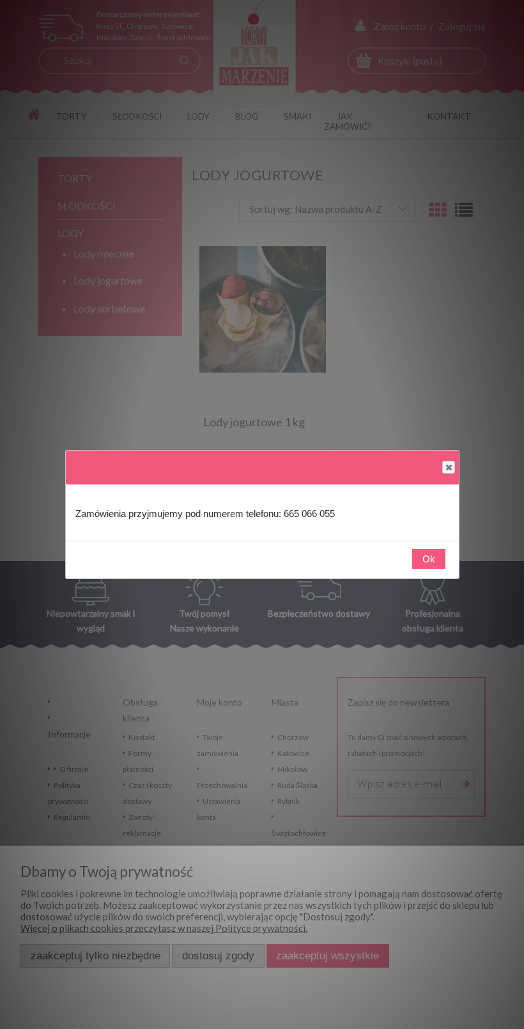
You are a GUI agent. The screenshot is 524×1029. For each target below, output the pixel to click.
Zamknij (448, 467)
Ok (428, 558)
